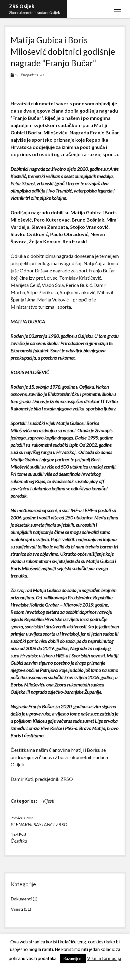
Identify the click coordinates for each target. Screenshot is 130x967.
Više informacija (104, 958)
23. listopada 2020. (29, 75)
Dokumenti (21, 898)
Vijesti (48, 801)
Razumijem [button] (73, 958)
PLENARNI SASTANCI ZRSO (39, 824)
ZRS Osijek (21, 6)
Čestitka (19, 841)
